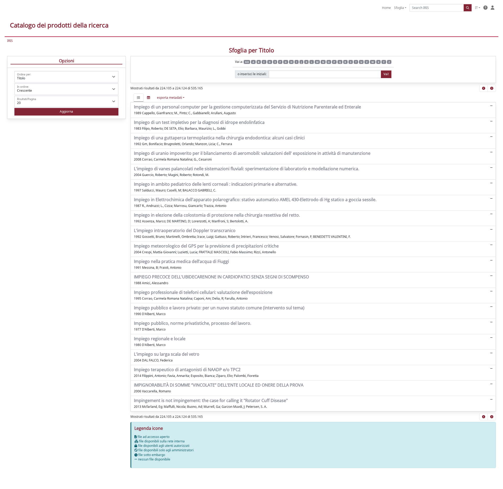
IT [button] (476, 8)
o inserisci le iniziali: (252, 74)
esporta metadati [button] (169, 97)
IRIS (10, 41)
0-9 (247, 62)
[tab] (139, 98)
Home (386, 8)
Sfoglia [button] (399, 8)
